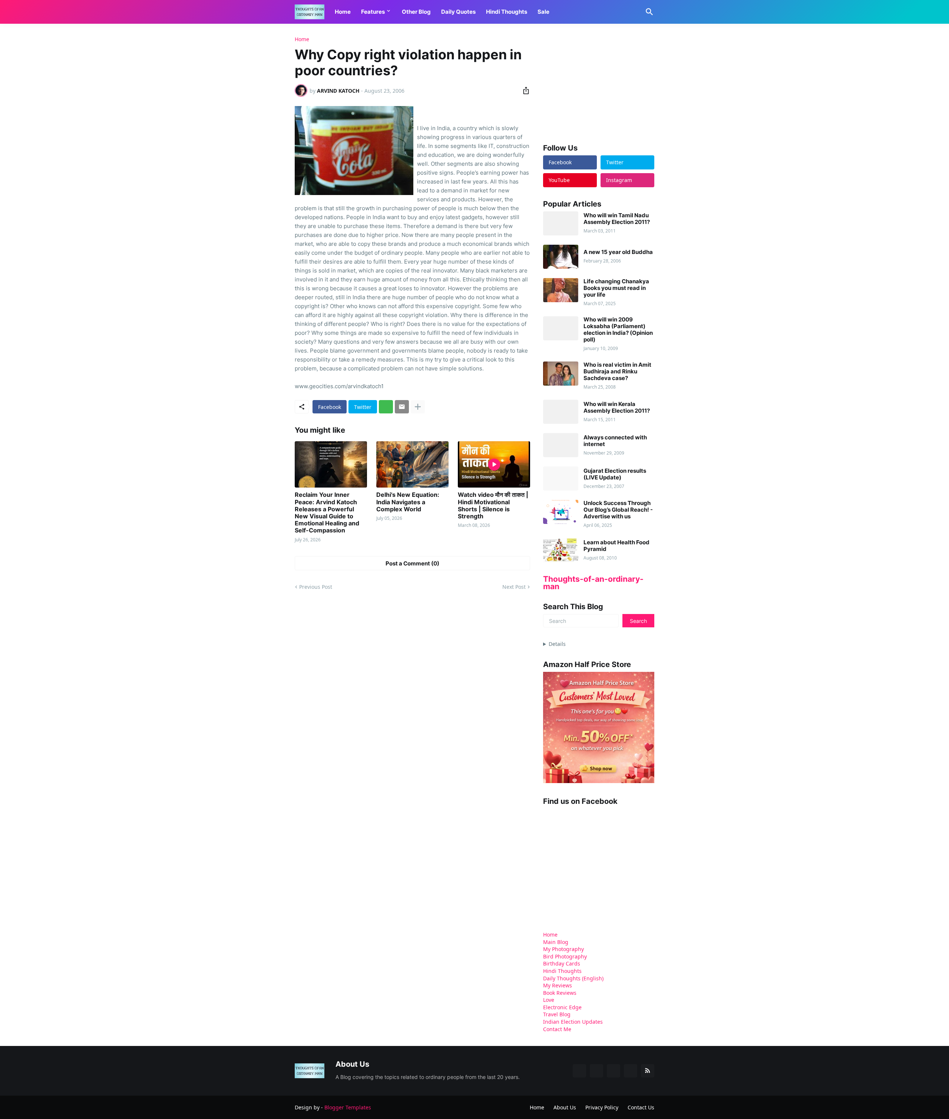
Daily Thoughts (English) (573, 978)
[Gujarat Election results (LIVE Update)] (560, 478)
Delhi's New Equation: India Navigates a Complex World (407, 501)
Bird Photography (565, 956)
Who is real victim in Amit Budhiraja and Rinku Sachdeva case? (617, 372)
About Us (564, 1107)
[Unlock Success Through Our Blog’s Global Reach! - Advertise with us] (560, 512)
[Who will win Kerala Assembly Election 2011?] (560, 412)
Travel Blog (557, 1014)
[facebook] (579, 1070)
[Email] (402, 406)
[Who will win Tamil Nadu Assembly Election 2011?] (560, 223)
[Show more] (418, 406)
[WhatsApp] (386, 406)
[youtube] (613, 1070)
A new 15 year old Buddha (618, 252)
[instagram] (630, 1070)
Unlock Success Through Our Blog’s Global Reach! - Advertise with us (618, 510)
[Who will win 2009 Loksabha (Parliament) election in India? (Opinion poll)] (560, 328)
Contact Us (641, 1107)
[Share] (524, 90)
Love (548, 999)
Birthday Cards (561, 963)
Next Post (514, 586)
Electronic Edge (562, 1007)
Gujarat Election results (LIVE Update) (614, 474)
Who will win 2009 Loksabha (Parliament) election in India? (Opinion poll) (618, 329)
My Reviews (557, 985)
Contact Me (557, 1029)
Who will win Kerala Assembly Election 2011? (616, 407)
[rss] (647, 1070)
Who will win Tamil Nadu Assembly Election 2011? (616, 218)
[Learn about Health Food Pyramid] (560, 550)
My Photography (563, 949)
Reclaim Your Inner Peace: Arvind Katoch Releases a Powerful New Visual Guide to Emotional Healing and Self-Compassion (327, 512)
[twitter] (596, 1070)
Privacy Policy (601, 1107)
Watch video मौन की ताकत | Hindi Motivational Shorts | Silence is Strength (493, 505)
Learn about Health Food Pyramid (616, 545)
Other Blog (416, 11)
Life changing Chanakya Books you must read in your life (616, 288)
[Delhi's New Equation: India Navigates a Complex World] (412, 464)
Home (343, 11)
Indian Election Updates (573, 1021)
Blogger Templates (347, 1107)
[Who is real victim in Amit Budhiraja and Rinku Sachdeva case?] (560, 374)
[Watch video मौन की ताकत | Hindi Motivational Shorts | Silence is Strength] (494, 464)
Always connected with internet (615, 441)
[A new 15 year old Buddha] (560, 257)
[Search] (648, 12)
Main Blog (555, 941)
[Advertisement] (598, 83)
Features (373, 11)
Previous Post (315, 586)
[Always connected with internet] (560, 445)
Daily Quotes (458, 11)
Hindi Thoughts (506, 11)
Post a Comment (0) (412, 563)
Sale (543, 11)
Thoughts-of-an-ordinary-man (593, 582)
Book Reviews (559, 992)
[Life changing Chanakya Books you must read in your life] (560, 290)
